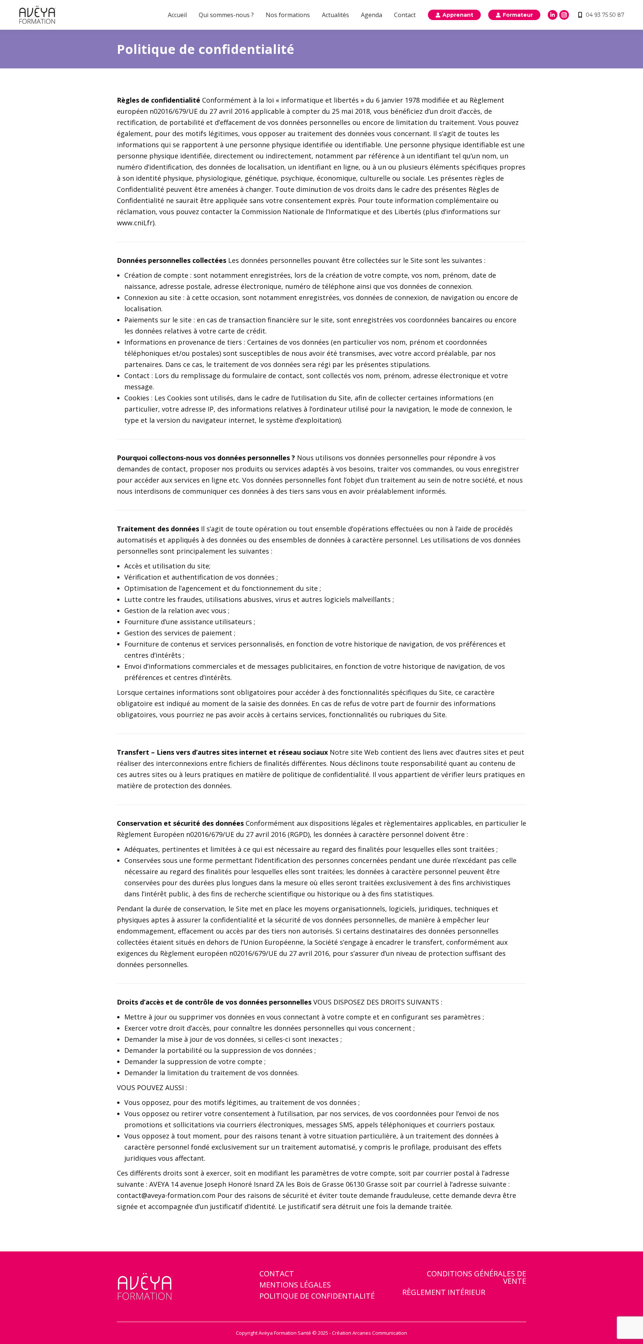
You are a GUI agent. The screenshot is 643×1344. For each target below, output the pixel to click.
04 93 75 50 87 (605, 15)
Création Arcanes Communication (369, 1333)
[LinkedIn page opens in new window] (552, 15)
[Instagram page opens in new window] (564, 15)
